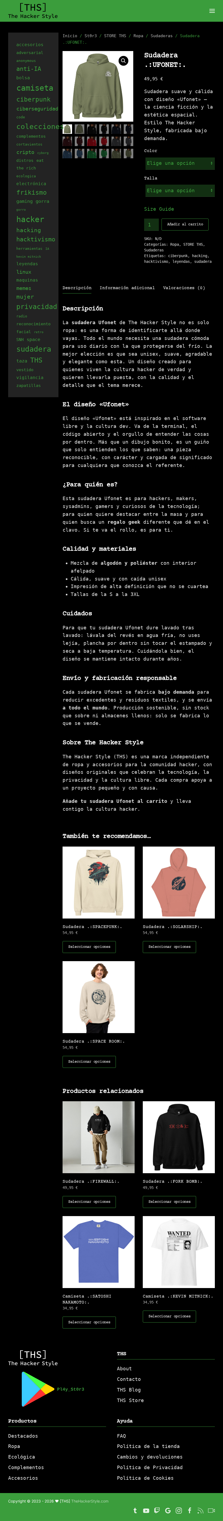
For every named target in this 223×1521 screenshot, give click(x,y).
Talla (150, 178)
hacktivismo (156, 261)
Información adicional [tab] (127, 288)
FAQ (121, 1436)
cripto (25, 152)
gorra (42, 201)
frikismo (31, 192)
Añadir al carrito (185, 224)
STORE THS (115, 35)
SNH (20, 339)
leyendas (181, 261)
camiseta (34, 88)
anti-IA (28, 68)
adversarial (29, 52)
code (20, 117)
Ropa (138, 35)
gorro (21, 210)
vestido (24, 369)
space (33, 339)
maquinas (27, 280)
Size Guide (159, 209)
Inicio (70, 35)
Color (150, 151)
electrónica (31, 183)
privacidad (36, 307)
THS (36, 360)
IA (47, 249)
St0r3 (91, 35)
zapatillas (28, 385)
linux (23, 272)
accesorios (30, 44)
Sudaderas (162, 35)
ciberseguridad (37, 109)
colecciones (40, 126)
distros (24, 160)
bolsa (23, 77)
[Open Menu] (212, 11)
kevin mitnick (28, 256)
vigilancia (30, 377)
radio (21, 316)
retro (39, 332)
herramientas (29, 249)
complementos (31, 136)
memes (23, 288)
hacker (30, 219)
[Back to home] (33, 11)
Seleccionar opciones (89, 947)
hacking (199, 256)
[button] (123, 61)
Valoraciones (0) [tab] (184, 288)
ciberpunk (178, 256)
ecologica (26, 176)
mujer (25, 297)
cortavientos (29, 144)
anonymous (26, 61)
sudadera (203, 261)
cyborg (43, 153)
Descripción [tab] (77, 288)
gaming (24, 201)
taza (21, 361)
